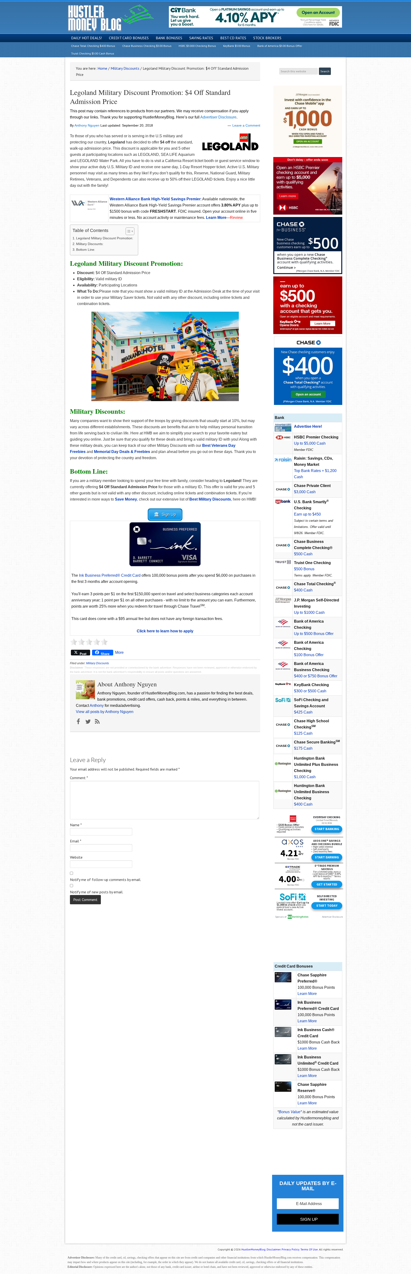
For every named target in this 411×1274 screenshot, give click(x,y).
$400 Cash (303, 590)
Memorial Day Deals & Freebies (122, 452)
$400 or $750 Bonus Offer (315, 676)
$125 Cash (303, 733)
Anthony (97, 705)
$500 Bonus (304, 569)
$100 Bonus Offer (308, 655)
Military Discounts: (89, 244)
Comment (79, 777)
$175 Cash (303, 748)
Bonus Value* (290, 1112)
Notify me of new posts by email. (96, 892)
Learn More (307, 994)
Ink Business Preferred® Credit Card (110, 575)
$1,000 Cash (305, 777)
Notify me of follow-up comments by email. (105, 879)
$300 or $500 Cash (310, 691)
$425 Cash (303, 712)
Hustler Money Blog (111, 18)
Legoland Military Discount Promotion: (104, 238)
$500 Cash (303, 554)
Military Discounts (97, 663)
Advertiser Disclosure (218, 117)
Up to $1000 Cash (309, 612)
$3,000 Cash (305, 492)
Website (76, 857)
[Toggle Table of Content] (127, 231)
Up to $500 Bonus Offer (313, 634)
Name (76, 824)
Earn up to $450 (307, 514)
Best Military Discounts (210, 499)
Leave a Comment (246, 125)
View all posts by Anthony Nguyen (104, 712)
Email (75, 841)
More (119, 652)
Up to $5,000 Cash (310, 443)
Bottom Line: (85, 249)
